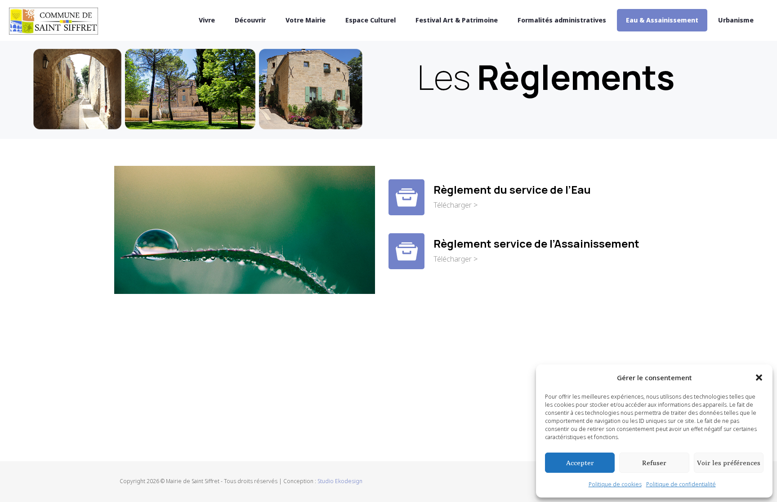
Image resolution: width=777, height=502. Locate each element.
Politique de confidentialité (681, 484)
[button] (759, 377)
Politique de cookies (615, 484)
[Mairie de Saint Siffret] (53, 20)
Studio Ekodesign (339, 481)
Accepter (580, 462)
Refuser (654, 462)
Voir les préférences (728, 462)
